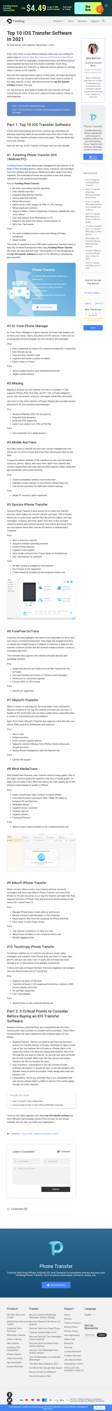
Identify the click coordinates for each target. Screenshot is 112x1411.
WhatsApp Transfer (16, 1335)
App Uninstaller (14, 1362)
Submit (55, 1189)
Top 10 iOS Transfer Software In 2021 (40, 1133)
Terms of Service (72, 1323)
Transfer (15, 1133)
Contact (68, 1319)
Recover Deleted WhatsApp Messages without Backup (42, 1316)
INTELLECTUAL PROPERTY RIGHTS (74, 1369)
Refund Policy (71, 1327)
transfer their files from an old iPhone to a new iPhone (47, 57)
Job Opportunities (73, 1359)
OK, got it (99, 1408)
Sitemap (68, 1347)
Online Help (69, 1339)
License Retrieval (72, 1351)
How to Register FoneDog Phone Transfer (93, 182)
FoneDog (18, 21)
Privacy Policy (71, 1331)
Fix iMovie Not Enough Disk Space (45, 1368)
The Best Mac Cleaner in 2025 (43, 1364)
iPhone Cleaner (14, 1354)
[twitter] (9, 1400)
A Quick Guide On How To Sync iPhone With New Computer (37, 1105)
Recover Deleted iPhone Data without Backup (43, 1344)
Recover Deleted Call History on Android (44, 1323)
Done (93, 328)
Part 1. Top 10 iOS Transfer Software (28, 106)
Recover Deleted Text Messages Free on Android (45, 1338)
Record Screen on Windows (42, 1372)
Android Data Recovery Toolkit (18, 1323)
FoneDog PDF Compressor (13, 1348)
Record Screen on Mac (40, 1376)
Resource (82, 21)
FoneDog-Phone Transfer (19, 165)
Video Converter (14, 1358)
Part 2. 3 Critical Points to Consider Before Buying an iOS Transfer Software (41, 111)
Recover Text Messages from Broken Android (43, 1351)
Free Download (93, 158)
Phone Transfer (14, 1339)
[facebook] (9, 1394)
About (67, 1314)
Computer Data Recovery (14, 1329)
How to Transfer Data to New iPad (27, 1101)
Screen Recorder (15, 1366)
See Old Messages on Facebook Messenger (44, 1358)
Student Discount (72, 1355)
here (83, 1407)
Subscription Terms (73, 1364)
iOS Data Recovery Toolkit (16, 1316)
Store (71, 21)
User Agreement (72, 1335)
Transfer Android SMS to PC (43, 1332)
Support (95, 21)
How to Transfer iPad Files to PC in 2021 (93, 265)
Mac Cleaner (13, 1343)
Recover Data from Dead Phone (44, 1328)
